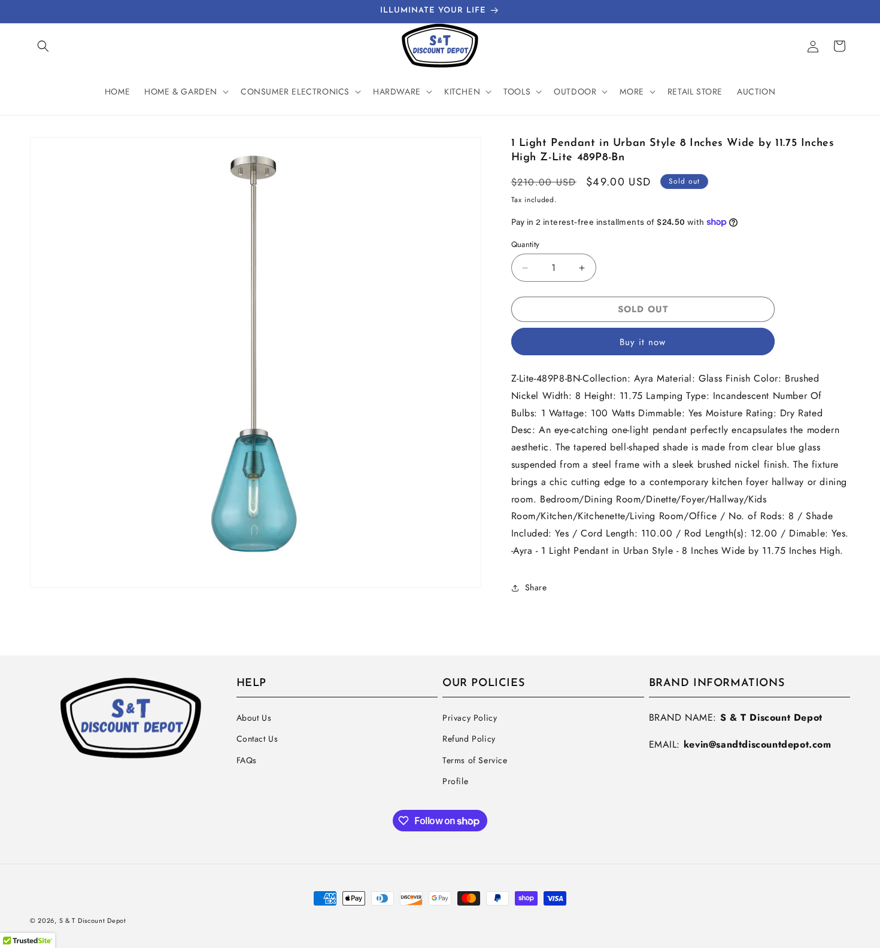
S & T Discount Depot (92, 920)
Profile (455, 781)
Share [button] (536, 587)
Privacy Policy (469, 718)
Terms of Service (475, 760)
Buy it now (643, 342)
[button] (43, 46)
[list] (255, 362)
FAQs (246, 760)
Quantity (525, 244)
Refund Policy (469, 739)
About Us (254, 718)
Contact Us (257, 739)
